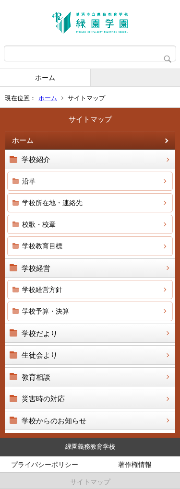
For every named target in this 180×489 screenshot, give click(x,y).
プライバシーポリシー (44, 464)
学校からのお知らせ (54, 421)
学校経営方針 (42, 289)
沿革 (29, 181)
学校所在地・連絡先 (52, 203)
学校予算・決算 (45, 311)
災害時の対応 (43, 399)
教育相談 (36, 377)
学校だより (40, 333)
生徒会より (40, 355)
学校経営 (36, 268)
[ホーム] (90, 22)
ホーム (45, 78)
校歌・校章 (39, 224)
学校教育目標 (42, 246)
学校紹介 (36, 159)
